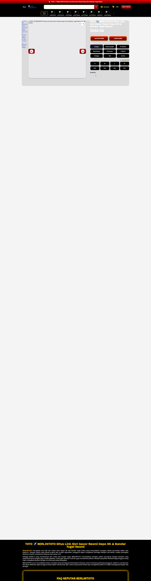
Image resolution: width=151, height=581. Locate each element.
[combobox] (69, 7)
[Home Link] (34, 6)
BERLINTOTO (27, 550)
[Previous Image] (31, 51)
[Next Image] (83, 51)
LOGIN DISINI (118, 38)
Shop (24, 7)
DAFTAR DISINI (99, 38)
